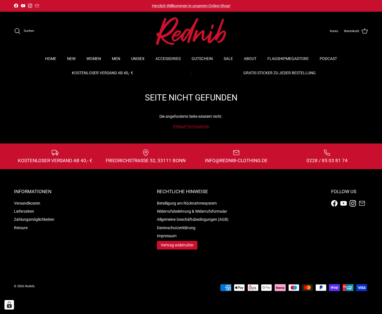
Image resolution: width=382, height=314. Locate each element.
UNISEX (138, 58)
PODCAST (328, 58)
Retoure (21, 228)
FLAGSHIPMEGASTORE (288, 58)
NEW (71, 58)
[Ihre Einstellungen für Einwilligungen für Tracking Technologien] (9, 305)
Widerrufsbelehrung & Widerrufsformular (192, 211)
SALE (228, 58)
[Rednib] (191, 31)
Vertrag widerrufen (177, 245)
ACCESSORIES (168, 58)
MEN (116, 58)
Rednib (29, 286)
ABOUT (250, 58)
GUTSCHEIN (202, 58)
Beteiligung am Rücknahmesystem (187, 203)
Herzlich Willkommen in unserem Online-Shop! (191, 6)
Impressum (166, 236)
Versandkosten (27, 203)
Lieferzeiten (24, 211)
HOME (50, 58)
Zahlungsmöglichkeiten (34, 219)
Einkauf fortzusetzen (191, 126)
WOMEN (93, 58)
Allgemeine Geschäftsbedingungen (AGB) (192, 219)
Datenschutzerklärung (176, 228)
